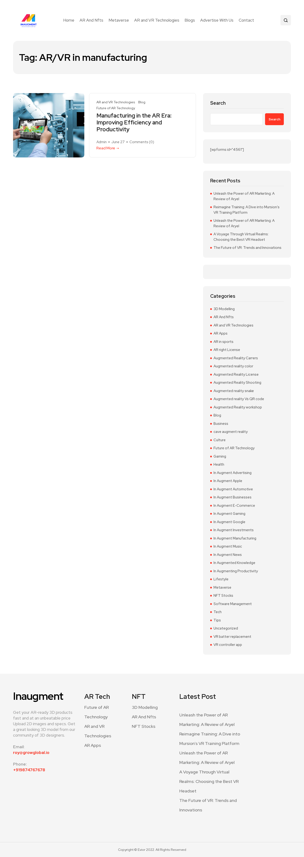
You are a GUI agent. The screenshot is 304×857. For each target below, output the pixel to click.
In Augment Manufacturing (235, 538)
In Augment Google (229, 522)
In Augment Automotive (233, 489)
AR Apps (221, 333)
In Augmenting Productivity (236, 571)
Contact (246, 20)
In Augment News (228, 554)
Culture (220, 440)
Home (68, 20)
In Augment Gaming (229, 513)
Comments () (141, 142)
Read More (105, 148)
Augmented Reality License (236, 374)
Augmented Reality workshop (238, 407)
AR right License (227, 349)
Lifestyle (221, 579)
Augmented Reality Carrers (236, 358)
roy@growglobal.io (31, 752)
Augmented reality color (233, 366)
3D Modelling (224, 309)
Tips (217, 620)
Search (218, 103)
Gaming (220, 456)
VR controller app (228, 644)
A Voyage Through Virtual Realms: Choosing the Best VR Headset (241, 237)
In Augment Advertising (233, 472)
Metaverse (119, 20)
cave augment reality (231, 431)
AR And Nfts (91, 20)
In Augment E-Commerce (234, 505)
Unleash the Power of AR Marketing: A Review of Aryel (244, 196)
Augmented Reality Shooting (237, 382)
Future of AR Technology (115, 108)
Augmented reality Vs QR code (239, 399)
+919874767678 (29, 769)
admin (101, 142)
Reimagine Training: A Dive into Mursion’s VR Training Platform (247, 210)
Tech (218, 612)
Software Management (233, 603)
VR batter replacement (232, 636)
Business (221, 423)
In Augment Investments (234, 530)
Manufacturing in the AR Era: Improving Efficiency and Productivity (133, 122)
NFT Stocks (223, 595)
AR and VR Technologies (156, 20)
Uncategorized (226, 628)
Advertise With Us (216, 20)
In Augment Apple (228, 480)
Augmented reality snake (234, 390)
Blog (141, 102)
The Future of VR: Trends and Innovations (247, 247)
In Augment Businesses (233, 497)
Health (219, 464)
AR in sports (223, 341)
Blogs (190, 20)
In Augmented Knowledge (234, 562)
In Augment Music (228, 546)
